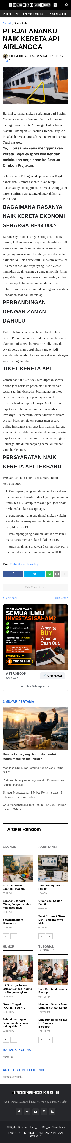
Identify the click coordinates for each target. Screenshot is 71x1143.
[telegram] (27, 1111)
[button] (4, 5)
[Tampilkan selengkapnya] (64, 574)
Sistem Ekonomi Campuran (13, 921)
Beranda (7, 23)
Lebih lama (60, 598)
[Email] (57, 574)
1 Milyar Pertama (33, 14)
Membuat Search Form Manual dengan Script (52, 1006)
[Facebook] (13, 574)
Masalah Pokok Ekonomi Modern (14, 887)
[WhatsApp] (49, 574)
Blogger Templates (53, 1127)
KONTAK (29, 1132)
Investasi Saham (57, 14)
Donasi (7, 14)
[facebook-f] (19, 1111)
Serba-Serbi (20, 23)
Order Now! (52, 675)
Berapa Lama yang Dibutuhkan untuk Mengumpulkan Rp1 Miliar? (30, 756)
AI (17, 14)
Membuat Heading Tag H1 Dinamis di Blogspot (52, 1023)
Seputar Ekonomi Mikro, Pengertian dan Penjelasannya (17, 904)
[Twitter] (34, 574)
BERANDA (14, 1132)
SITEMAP (35, 1136)
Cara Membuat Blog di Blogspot (52, 990)
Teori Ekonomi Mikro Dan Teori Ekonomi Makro (51, 920)
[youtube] (35, 1111)
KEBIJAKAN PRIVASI (50, 1132)
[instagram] (44, 1111)
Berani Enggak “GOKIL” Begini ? (14, 1006)
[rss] (52, 1111)
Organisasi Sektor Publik (50, 902)
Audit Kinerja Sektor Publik (51, 887)
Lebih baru (11, 598)
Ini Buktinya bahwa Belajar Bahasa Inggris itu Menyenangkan (17, 989)
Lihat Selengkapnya (35, 686)
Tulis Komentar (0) (35, 587)
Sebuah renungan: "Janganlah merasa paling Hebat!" (15, 1023)
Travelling (33, 564)
